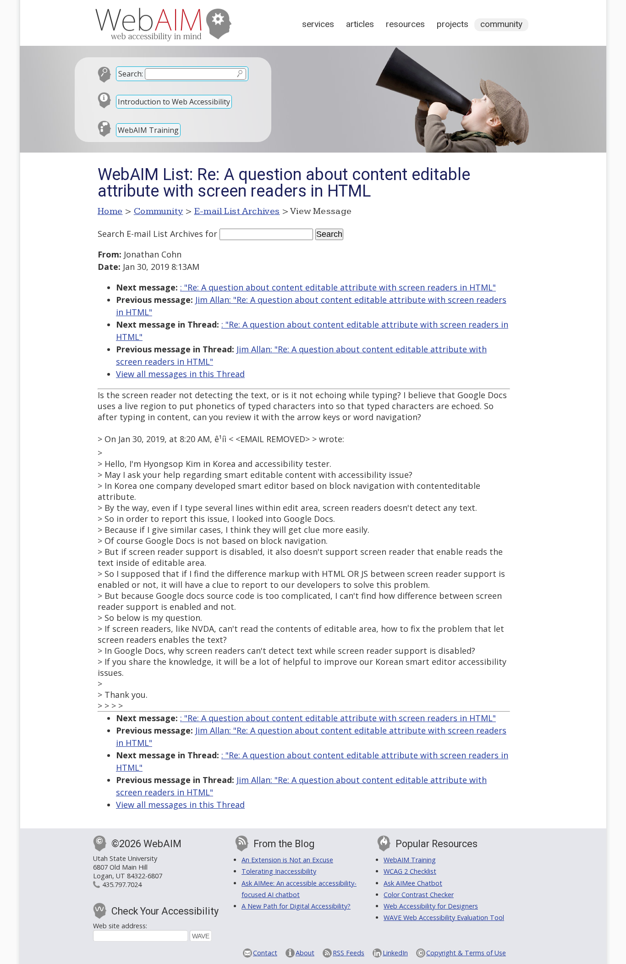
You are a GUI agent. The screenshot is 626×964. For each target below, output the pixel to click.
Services (318, 24)
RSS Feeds (348, 952)
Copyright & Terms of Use (466, 952)
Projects (452, 24)
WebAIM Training (148, 130)
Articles (360, 24)
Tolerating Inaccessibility (279, 871)
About (305, 952)
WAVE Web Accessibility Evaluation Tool (444, 917)
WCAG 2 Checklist (410, 871)
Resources (405, 24)
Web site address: (120, 925)
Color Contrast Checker (419, 894)
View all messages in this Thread (180, 373)
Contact (265, 952)
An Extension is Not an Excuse (287, 859)
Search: (130, 74)
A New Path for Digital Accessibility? (296, 906)
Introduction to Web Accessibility (174, 102)
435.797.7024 (122, 884)
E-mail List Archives (237, 211)
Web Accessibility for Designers (431, 906)
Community (501, 24)
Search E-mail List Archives (150, 233)
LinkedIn (395, 952)
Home (110, 211)
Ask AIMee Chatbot (413, 883)
